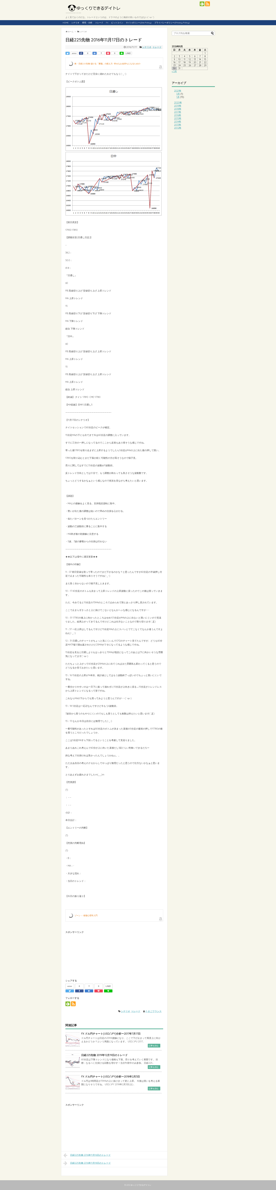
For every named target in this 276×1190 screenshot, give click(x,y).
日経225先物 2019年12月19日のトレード (104, 1055)
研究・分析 (87, 22)
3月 (178, 93)
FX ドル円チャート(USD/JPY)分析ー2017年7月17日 (111, 1033)
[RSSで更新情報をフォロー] (207, 3)
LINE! (128, 53)
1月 (178, 97)
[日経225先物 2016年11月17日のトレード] (94, 53)
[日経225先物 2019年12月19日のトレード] (72, 1061)
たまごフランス (153, 1011)
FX (107, 22)
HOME (66, 22)
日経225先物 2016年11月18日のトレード (90, 1162)
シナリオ (75, 22)
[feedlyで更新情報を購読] (202, 3)
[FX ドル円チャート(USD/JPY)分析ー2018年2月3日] (72, 1082)
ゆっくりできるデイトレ (141, 1185)
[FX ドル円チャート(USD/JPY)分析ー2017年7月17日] (72, 1039)
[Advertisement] (89, 954)
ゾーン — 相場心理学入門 (85, 915)
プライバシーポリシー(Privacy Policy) (172, 22)
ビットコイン (117, 22)
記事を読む (154, 1045)
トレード (99, 22)
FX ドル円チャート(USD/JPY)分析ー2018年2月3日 (110, 1076)
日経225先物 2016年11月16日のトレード (90, 1155)
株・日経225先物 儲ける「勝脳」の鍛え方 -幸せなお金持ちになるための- (107, 63)
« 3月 (174, 71)
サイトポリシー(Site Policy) (139, 22)
